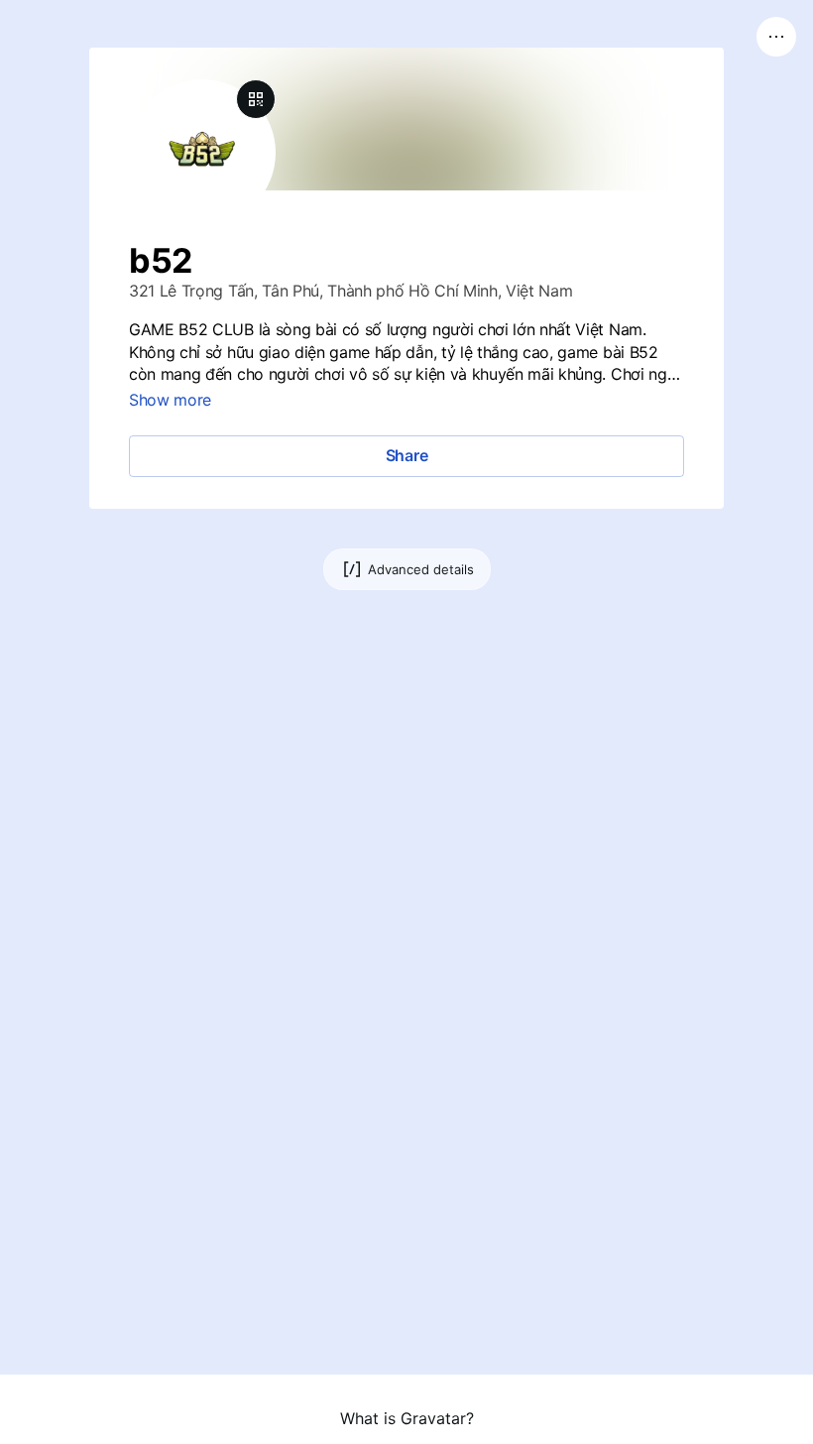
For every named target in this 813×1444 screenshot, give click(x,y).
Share (407, 455)
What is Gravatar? (407, 1418)
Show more (170, 400)
